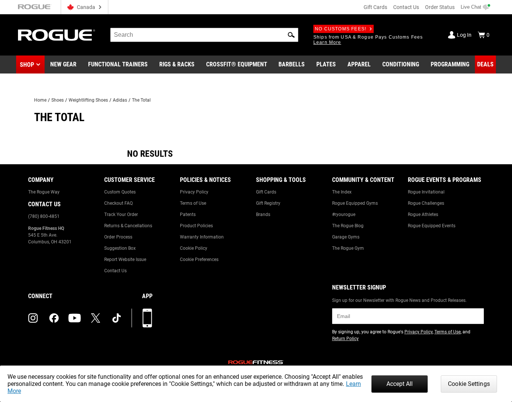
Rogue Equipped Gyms (355, 203)
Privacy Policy (194, 192)
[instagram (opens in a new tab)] (33, 318)
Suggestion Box (120, 248)
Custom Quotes (120, 192)
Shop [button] (27, 64)
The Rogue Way (44, 192)
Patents (188, 214)
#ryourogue (343, 214)
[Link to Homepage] (56, 35)
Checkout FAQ (118, 203)
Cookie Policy (193, 248)
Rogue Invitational (426, 192)
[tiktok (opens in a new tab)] (116, 318)
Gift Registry (268, 203)
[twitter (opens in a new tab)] (95, 318)
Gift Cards (375, 7)
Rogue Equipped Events (431, 225)
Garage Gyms (345, 237)
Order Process (118, 237)
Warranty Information (202, 237)
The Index (342, 192)
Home (40, 100)
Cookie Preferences (199, 259)
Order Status (440, 7)
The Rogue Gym (348, 248)
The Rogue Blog (348, 225)
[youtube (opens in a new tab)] (74, 318)
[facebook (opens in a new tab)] (54, 318)
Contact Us (406, 7)
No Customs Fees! (340, 29)
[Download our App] (147, 318)
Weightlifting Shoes (88, 100)
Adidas (120, 100)
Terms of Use (193, 203)
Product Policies (196, 225)
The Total (141, 100)
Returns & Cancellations (128, 225)
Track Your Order (121, 214)
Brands (263, 214)
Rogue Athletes (423, 214)
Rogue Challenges (426, 203)
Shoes (57, 100)
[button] (291, 35)
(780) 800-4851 (44, 216)
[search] (204, 35)
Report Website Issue (125, 259)
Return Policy (345, 338)
